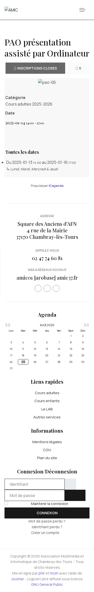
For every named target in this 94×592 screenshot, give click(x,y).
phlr (42, 573)
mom (54, 573)
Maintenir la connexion (49, 503)
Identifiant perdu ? (47, 526)
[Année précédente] (6, 325)
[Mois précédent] (9, 325)
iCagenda (56, 186)
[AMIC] (11, 10)
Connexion (47, 512)
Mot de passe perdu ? (47, 521)
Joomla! (17, 578)
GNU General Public (47, 584)
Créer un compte (45, 532)
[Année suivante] (87, 325)
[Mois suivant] (85, 325)
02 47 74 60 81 (47, 258)
